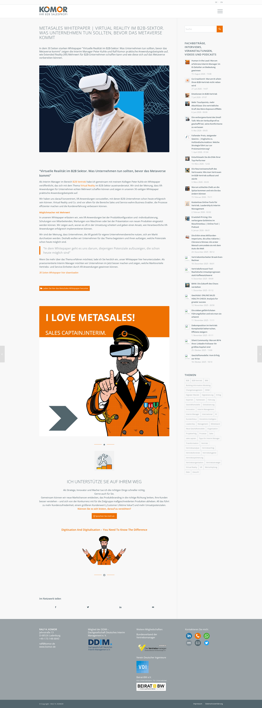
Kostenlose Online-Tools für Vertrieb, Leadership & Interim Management (205, 205)
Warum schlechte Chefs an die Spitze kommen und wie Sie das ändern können (206, 190)
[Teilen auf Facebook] (55, 607)
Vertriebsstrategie (213, 462)
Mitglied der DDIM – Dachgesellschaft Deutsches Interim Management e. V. (106, 632)
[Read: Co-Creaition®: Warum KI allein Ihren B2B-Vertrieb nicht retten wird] (187, 80)
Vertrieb (204, 443)
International (207, 414)
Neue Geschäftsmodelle (195, 428)
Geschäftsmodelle (193, 404)
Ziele (188, 472)
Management (203, 424)
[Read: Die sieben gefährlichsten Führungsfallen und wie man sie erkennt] (187, 312)
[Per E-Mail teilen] (153, 607)
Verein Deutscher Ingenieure (151, 657)
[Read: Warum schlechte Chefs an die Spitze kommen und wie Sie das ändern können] (187, 188)
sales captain (191, 438)
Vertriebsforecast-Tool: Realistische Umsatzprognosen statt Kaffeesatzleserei (205, 272)
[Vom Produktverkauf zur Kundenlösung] (2, 354)
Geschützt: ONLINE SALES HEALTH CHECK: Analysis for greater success (204, 298)
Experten (189, 400)
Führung (211, 400)
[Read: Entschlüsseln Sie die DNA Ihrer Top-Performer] (187, 158)
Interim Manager (192, 414)
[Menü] (219, 11)
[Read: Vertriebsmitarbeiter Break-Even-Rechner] (187, 258)
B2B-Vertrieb (197, 380)
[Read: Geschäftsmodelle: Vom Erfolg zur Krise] (187, 357)
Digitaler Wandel (192, 395)
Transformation (192, 443)
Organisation (212, 428)
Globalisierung (208, 404)
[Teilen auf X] (88, 607)
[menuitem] (216, 2)
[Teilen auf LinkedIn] (120, 607)
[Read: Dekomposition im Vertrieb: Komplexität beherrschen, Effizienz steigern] (187, 327)
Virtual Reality (88, 185)
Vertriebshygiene (209, 453)
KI (216, 414)
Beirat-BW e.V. (143, 677)
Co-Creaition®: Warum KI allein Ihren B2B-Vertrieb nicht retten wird (206, 82)
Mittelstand (215, 424)
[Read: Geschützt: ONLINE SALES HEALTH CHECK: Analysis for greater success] (187, 297)
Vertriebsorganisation (194, 462)
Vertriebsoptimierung (194, 457)
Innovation (190, 409)
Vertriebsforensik (193, 453)
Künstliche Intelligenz (208, 419)
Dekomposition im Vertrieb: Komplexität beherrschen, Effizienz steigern (204, 328)
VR (201, 467)
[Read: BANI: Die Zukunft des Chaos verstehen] (187, 285)
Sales (211, 433)
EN (221, 2)
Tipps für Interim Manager (209, 438)
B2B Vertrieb (79, 181)
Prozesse (202, 433)
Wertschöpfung (211, 467)
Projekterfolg (191, 433)
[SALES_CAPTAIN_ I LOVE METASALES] (104, 371)
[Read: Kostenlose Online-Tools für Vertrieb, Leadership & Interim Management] (187, 203)
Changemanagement (194, 390)
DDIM (207, 390)
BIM (206, 380)
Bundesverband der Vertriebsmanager (146, 636)
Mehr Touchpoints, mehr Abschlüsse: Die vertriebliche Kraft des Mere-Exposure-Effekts (206, 105)
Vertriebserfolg (208, 448)
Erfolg (218, 395)
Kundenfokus (191, 419)
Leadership (190, 424)
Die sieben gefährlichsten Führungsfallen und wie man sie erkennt (206, 313)
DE (216, 2)
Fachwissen (200, 400)
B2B (187, 380)
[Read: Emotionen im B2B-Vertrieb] (187, 95)
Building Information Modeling (198, 385)
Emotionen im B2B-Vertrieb (204, 94)
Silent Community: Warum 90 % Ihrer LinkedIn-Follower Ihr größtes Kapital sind (206, 343)
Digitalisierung (207, 395)
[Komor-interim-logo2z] (53, 11)
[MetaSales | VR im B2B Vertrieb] (259, 354)
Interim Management (206, 409)
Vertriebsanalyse (192, 448)
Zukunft (196, 472)
